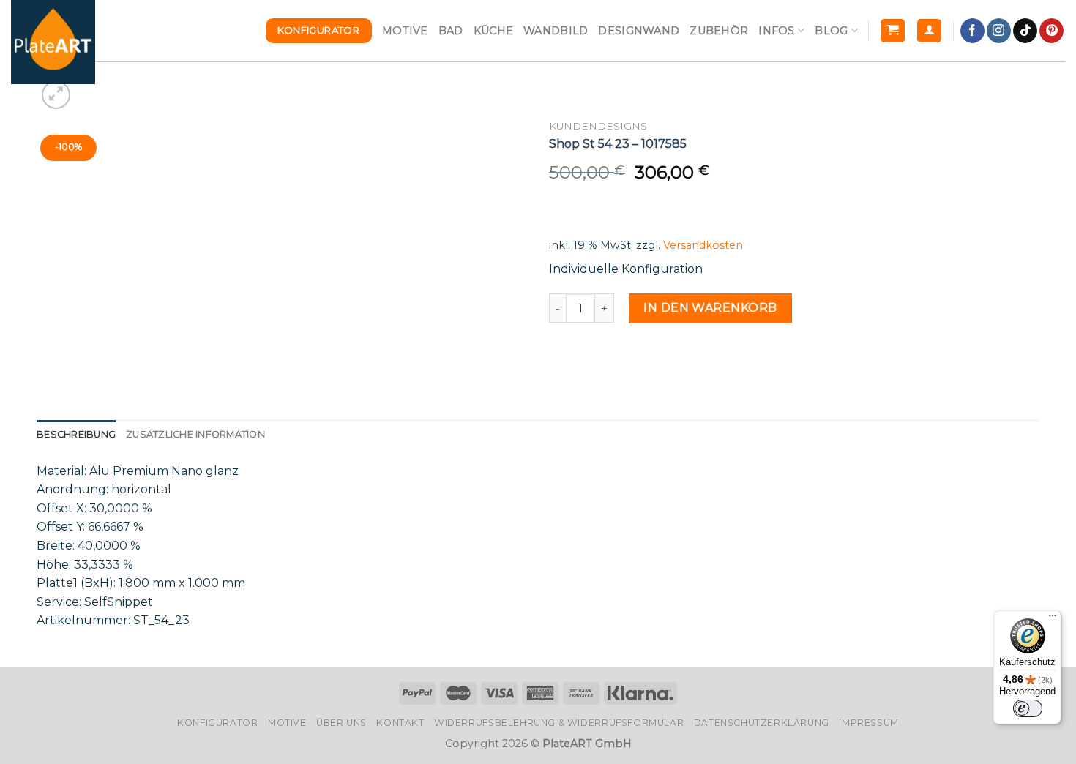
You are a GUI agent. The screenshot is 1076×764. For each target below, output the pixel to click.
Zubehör (719, 30)
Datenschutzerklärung (761, 722)
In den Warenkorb (710, 308)
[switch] (1027, 708)
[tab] (76, 434)
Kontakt (400, 722)
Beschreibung (76, 434)
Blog (831, 30)
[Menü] (1052, 619)
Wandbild (555, 30)
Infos (776, 30)
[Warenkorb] (893, 31)
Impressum (869, 722)
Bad (450, 30)
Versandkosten (703, 245)
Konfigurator (217, 722)
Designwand (638, 30)
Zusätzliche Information (195, 434)
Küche (493, 30)
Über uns (341, 722)
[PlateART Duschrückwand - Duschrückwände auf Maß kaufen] (53, 42)
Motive (405, 30)
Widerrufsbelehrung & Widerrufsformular (559, 722)
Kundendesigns (598, 126)
